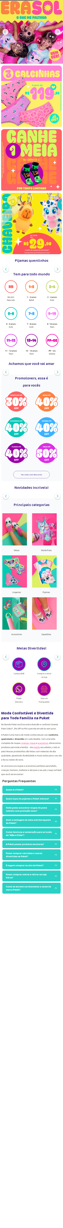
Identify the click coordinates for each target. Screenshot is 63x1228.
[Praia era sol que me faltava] (31, 32)
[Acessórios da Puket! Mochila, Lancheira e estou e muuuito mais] (14, 628)
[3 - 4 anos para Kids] (52, 292)
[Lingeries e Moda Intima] (14, 586)
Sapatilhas (46, 634)
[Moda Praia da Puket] (44, 544)
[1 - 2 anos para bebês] (31, 292)
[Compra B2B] (19, 670)
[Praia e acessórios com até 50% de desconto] (47, 453)
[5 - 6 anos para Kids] (11, 319)
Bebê (31, 298)
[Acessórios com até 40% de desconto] (16, 427)
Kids (52, 298)
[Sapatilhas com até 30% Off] (16, 402)
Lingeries (16, 592)
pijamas (25, 743)
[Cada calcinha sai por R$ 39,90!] (31, 97)
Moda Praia (46, 550)
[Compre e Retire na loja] (44, 670)
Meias (16, 550)
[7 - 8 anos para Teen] (31, 319)
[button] (26, 61)
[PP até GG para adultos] (52, 345)
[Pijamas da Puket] (44, 586)
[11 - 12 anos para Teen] (11, 345)
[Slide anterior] (5, 32)
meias (33, 743)
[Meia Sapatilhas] (44, 628)
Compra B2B (19, 673)
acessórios (43, 743)
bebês (37, 747)
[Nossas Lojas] (19, 695)
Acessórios (16, 634)
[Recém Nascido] (11, 292)
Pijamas (46, 592)
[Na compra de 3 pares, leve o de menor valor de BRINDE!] (31, 161)
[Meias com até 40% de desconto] (47, 402)
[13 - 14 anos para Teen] (31, 345)
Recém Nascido (11, 298)
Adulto (52, 352)
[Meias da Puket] (14, 544)
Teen (52, 325)
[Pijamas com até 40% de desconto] (16, 453)
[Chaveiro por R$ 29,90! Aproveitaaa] (31, 223)
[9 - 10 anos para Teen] (52, 319)
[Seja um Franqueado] (44, 695)
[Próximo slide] (58, 32)
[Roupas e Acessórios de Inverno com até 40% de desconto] (47, 427)
